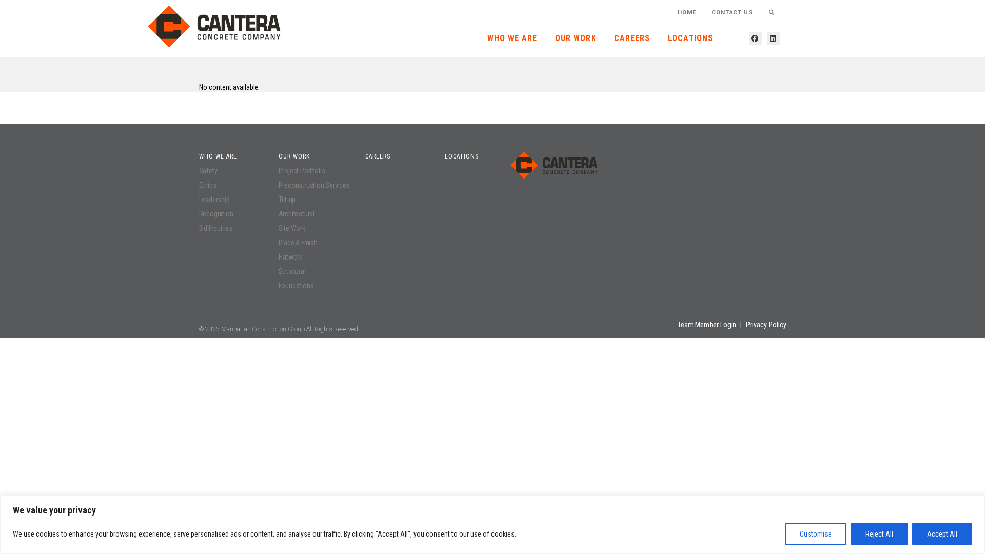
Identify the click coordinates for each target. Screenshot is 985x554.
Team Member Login (707, 324)
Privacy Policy (766, 324)
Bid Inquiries (215, 228)
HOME (687, 12)
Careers (632, 38)
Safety (208, 171)
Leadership (214, 199)
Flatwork (290, 257)
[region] (492, 524)
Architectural (296, 214)
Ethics (207, 185)
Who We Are (512, 38)
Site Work (292, 228)
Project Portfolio (302, 171)
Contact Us (732, 12)
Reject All (879, 534)
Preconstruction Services (314, 185)
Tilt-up (287, 199)
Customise (816, 534)
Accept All (942, 534)
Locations (690, 38)
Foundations (296, 286)
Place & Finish (298, 243)
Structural (292, 271)
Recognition (216, 214)
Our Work (575, 38)
